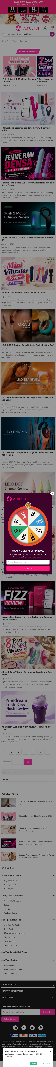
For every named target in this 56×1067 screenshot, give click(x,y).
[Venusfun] (17, 498)
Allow (34, 1063)
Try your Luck (28, 568)
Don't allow (45, 1063)
